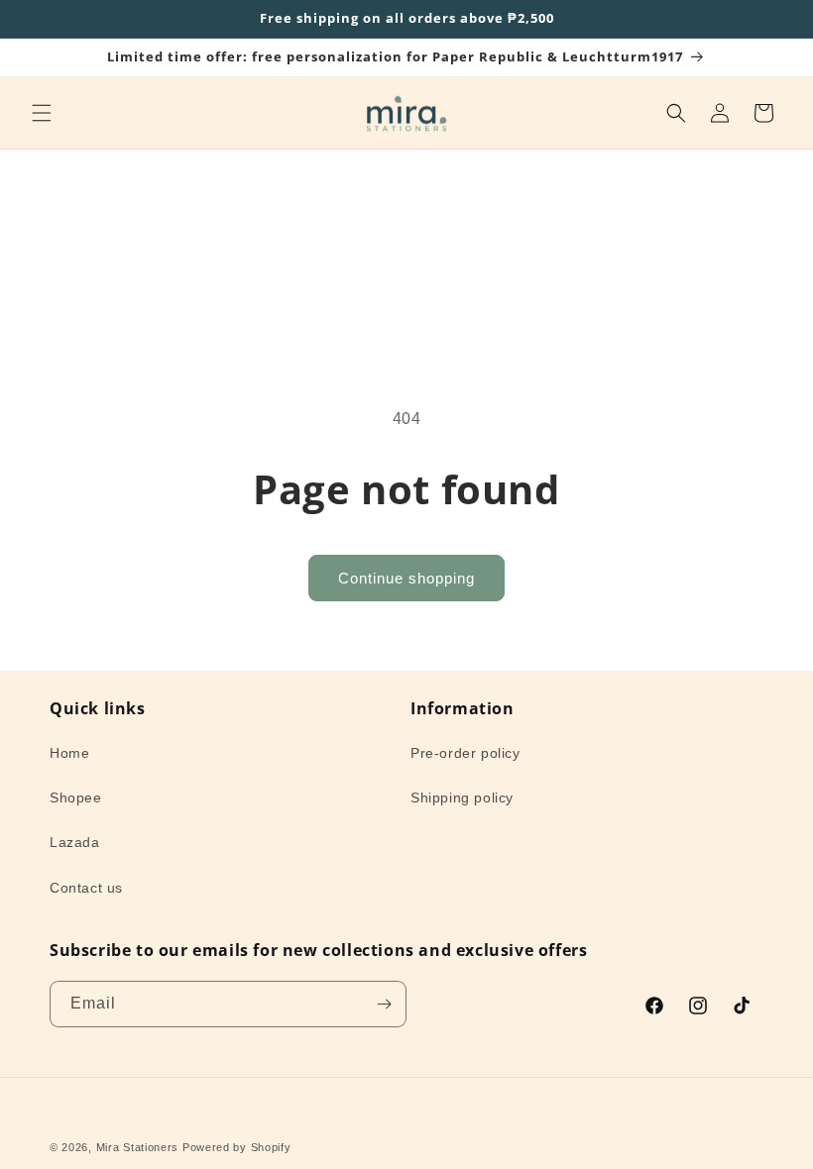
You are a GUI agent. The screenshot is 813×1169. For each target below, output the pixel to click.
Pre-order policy (465, 753)
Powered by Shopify (236, 1147)
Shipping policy (462, 797)
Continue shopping (406, 578)
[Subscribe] (384, 1004)
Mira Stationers (137, 1147)
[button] (41, 113)
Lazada (75, 842)
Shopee (76, 797)
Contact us (86, 888)
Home (69, 753)
